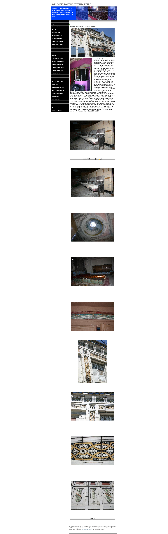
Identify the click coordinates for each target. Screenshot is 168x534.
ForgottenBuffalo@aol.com (86, 529)
